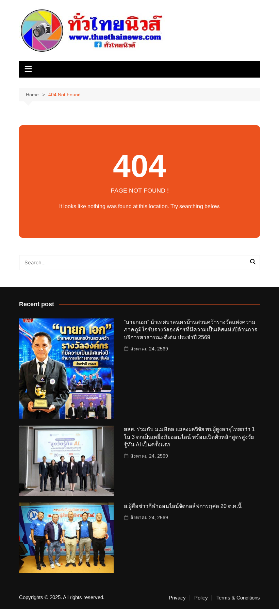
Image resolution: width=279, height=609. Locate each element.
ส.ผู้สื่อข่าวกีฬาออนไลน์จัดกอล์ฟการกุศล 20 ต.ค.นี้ (183, 506)
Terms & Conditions (238, 597)
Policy (201, 597)
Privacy (177, 597)
